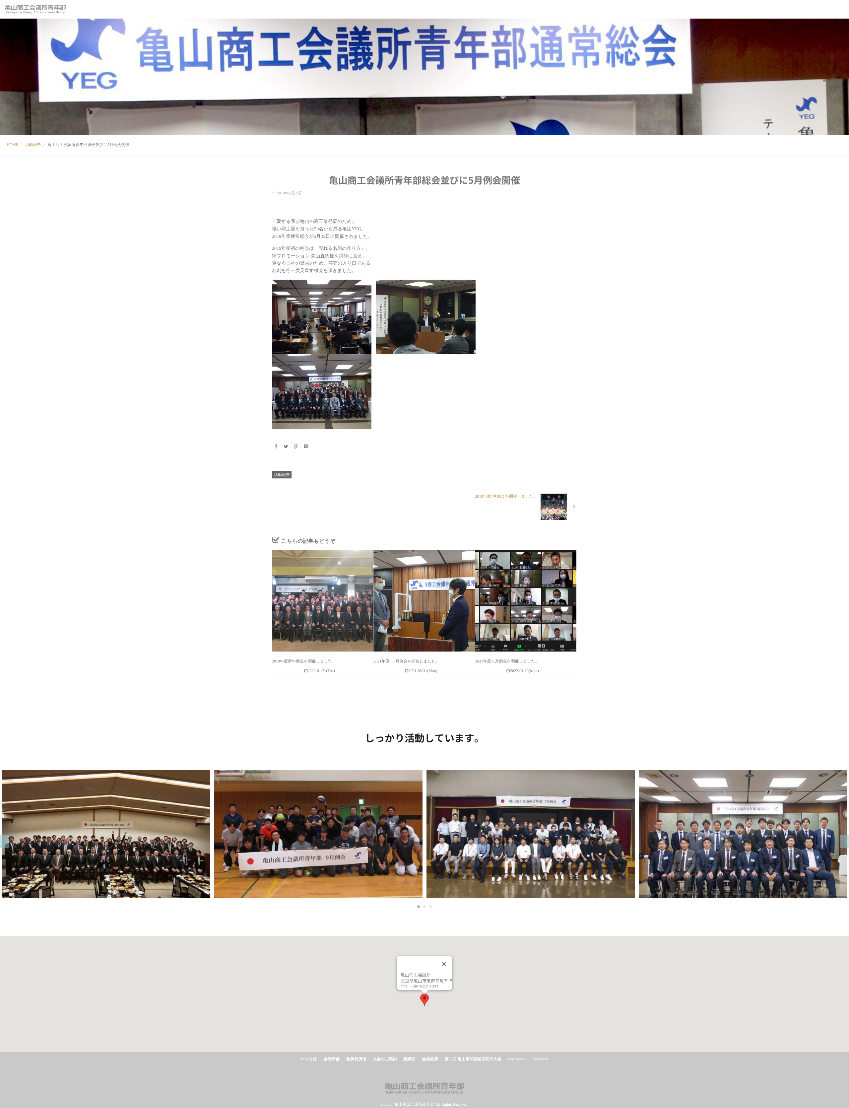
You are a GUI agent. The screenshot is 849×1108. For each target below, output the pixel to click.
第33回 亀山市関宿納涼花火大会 (473, 1059)
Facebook (540, 1059)
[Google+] (296, 447)
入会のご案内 (385, 1059)
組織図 (410, 1059)
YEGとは (308, 1059)
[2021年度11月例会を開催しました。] (525, 600)
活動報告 (282, 474)
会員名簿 (430, 1059)
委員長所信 (356, 1059)
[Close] (444, 964)
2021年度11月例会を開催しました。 (507, 661)
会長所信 (332, 1059)
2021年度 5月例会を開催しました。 (406, 661)
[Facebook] (276, 447)
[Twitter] (286, 447)
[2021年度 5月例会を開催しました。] (424, 600)
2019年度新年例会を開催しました (302, 661)
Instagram (517, 1059)
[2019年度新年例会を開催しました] (322, 600)
